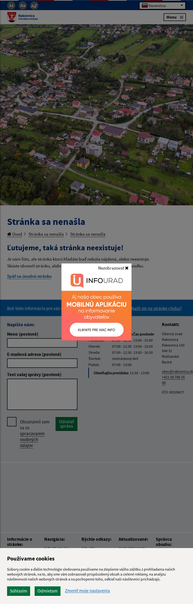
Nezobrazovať (111, 268)
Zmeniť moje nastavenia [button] (87, 590)
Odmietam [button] (47, 591)
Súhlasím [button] (18, 591)
